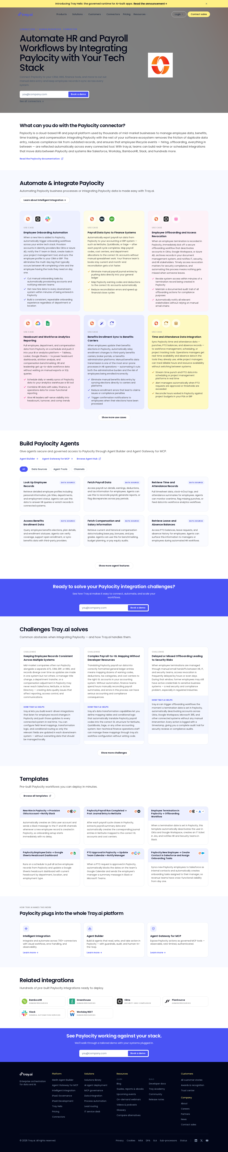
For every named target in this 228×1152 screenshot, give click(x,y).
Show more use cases (114, 417)
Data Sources (39, 469)
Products (61, 14)
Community (155, 1094)
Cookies (131, 1140)
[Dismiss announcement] (206, 4)
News (184, 1119)
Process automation (95, 1101)
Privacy (120, 1140)
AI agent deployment (95, 1085)
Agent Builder (27, 458)
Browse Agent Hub (87, 458)
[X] (201, 1140)
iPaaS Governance (62, 1095)
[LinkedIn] (196, 1140)
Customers (94, 14)
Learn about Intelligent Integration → (45, 200)
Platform (57, 1073)
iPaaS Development (62, 1101)
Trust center (187, 1090)
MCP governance (93, 1090)
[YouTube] (207, 1140)
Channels (79, 469)
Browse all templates (36, 795)
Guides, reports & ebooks (130, 1088)
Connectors (113, 14)
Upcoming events (126, 1094)
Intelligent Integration (63, 1090)
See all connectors (32, 101)
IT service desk (92, 1111)
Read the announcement (150, 3)
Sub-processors (168, 1140)
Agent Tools (60, 469)
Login (178, 14)
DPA (148, 1140)
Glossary (121, 1110)
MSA (140, 1140)
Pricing (126, 14)
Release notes (156, 1099)
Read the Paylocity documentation (40, 158)
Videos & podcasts (127, 1104)
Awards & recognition (192, 1085)
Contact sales (199, 14)
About (184, 1103)
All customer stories (191, 1079)
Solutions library (92, 1079)
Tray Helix (57, 1106)
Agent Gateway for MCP (56, 458)
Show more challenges (114, 752)
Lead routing (91, 1106)
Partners (185, 1114)
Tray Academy (157, 1088)
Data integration (93, 1095)
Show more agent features (114, 565)
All (23, 469)
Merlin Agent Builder (62, 1079)
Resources (139, 14)
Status (183, 1140)
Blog (119, 1083)
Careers (185, 1108)
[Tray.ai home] (25, 14)
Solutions (77, 14)
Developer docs (157, 1083)
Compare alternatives (129, 1115)
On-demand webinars (129, 1099)
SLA (155, 1140)
